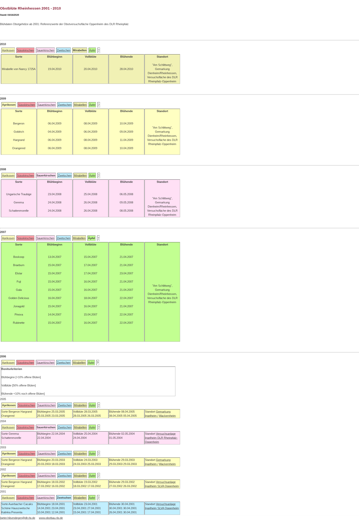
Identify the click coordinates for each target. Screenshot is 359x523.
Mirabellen (80, 104)
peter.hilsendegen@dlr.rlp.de (18, 517)
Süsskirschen (25, 50)
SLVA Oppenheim (168, 486)
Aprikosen (8, 50)
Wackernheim (167, 415)
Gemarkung (163, 411)
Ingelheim (151, 437)
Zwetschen (63, 50)
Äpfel (92, 50)
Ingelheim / (151, 415)
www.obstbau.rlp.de (51, 517)
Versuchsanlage (166, 433)
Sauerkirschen (45, 50)
